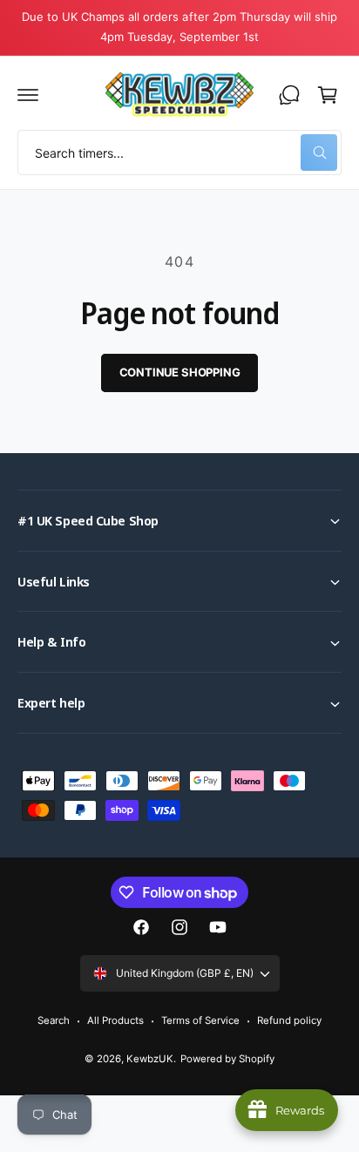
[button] (28, 95)
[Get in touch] (289, 95)
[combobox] (179, 152)
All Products (115, 1020)
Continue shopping (179, 372)
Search (53, 1020)
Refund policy (289, 1020)
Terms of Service (200, 1020)
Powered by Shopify (227, 1059)
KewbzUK (149, 1059)
